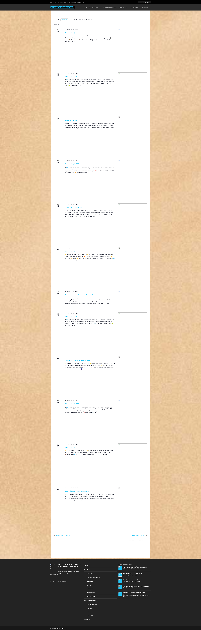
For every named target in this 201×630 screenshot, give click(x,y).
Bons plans (123, 7)
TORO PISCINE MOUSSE (71, 76)
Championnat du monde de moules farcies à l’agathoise (82, 295)
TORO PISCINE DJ (70, 33)
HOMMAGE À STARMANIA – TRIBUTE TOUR (77, 360)
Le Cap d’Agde (93, 7)
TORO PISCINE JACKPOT (72, 164)
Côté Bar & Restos (92, 604)
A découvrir (90, 589)
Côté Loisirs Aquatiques (93, 577)
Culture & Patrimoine (92, 616)
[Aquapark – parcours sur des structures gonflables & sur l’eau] (120, 594)
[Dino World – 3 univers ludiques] (120, 581)
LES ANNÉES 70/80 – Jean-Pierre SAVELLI (77, 491)
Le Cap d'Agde (88, 585)
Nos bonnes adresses (109, 7)
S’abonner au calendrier (135, 541)
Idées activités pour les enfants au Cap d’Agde (72, 2)
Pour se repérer (91, 596)
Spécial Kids (90, 581)
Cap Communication (59, 628)
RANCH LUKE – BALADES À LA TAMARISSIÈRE (135, 567)
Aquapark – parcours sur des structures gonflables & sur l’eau (134, 593)
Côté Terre (90, 612)
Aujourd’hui (64, 19)
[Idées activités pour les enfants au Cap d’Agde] (120, 587)
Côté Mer (89, 608)
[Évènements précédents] (55, 20)
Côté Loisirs (90, 573)
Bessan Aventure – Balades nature (132, 573)
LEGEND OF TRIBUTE (71, 120)
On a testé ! (87, 619)
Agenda (86, 565)
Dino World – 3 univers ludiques (131, 580)
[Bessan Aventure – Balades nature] (120, 575)
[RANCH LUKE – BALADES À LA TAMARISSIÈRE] (120, 568)
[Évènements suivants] (58, 20)
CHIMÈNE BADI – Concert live (73, 207)
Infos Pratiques (91, 592)
